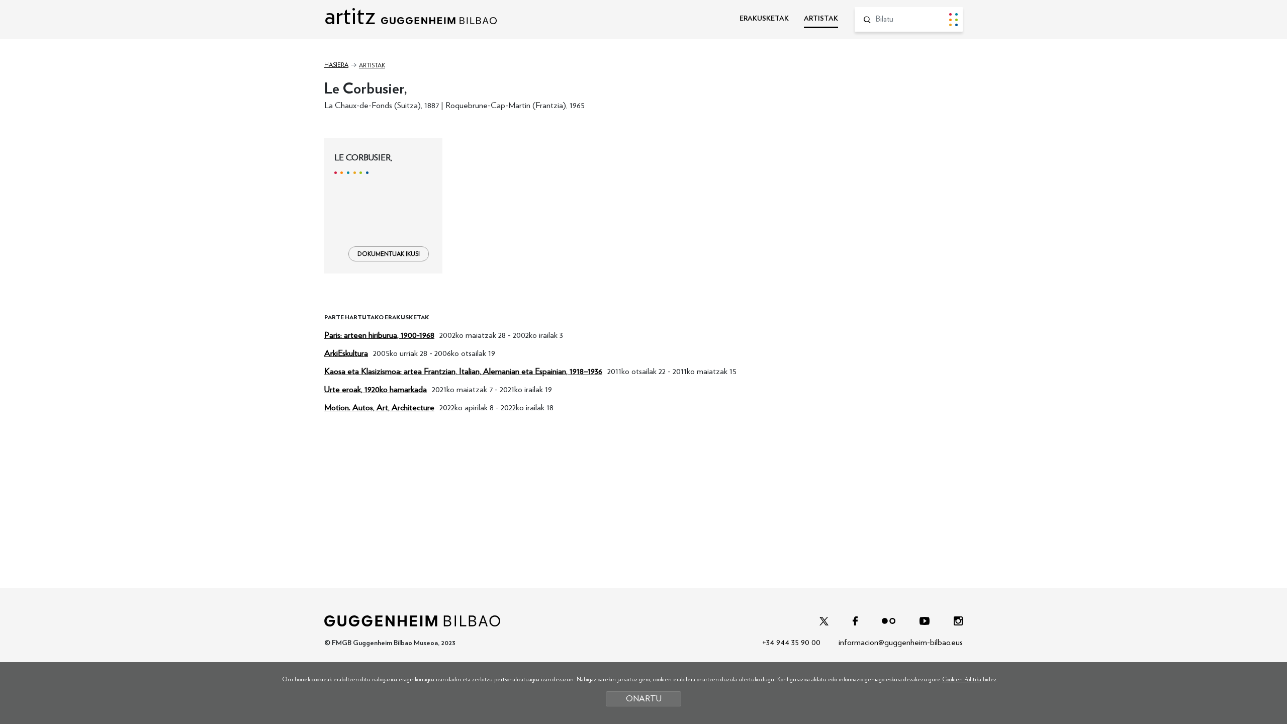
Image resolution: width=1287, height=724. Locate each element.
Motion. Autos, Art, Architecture (379, 407)
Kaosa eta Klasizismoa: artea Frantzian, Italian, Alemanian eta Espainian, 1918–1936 (463, 371)
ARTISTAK (821, 18)
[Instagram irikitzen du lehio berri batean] (958, 620)
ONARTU (644, 698)
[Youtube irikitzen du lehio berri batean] (925, 620)
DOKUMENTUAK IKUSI (388, 254)
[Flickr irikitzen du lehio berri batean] (888, 620)
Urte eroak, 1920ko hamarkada (375, 389)
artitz (352, 16)
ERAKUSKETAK (764, 18)
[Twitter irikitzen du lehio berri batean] (824, 620)
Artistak (372, 65)
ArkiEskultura (346, 353)
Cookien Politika (961, 679)
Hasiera (336, 65)
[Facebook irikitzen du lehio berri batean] (855, 620)
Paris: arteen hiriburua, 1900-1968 (379, 335)
